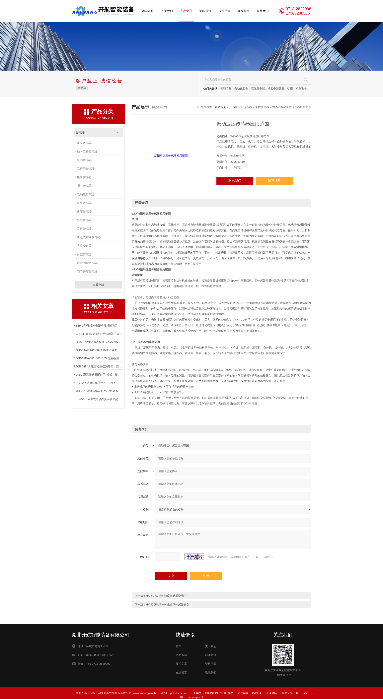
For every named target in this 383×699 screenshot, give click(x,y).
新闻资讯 (205, 11)
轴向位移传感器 (87, 151)
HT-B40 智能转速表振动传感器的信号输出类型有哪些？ (98, 325)
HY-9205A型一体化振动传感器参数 (167, 604)
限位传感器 (84, 220)
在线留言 (244, 11)
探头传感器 (84, 203)
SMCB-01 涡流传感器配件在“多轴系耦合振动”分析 (98, 391)
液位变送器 (84, 245)
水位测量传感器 (87, 263)
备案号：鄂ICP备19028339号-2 (213, 693)
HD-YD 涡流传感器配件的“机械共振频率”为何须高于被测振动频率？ (98, 374)
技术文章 (224, 11)
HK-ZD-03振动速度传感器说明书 (166, 595)
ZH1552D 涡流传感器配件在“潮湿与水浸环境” (98, 382)
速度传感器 (84, 211)
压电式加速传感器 (89, 237)
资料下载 (210, 663)
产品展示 (234, 107)
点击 (118, 132)
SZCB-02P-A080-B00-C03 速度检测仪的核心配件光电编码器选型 (98, 358)
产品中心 (186, 11)
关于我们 (167, 11)
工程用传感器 (86, 168)
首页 (178, 646)
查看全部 (98, 284)
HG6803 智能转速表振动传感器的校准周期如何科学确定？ (98, 342)
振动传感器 (84, 160)
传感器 (82, 88)
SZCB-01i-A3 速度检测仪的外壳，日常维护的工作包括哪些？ (98, 366)
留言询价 (274, 180)
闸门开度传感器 (87, 271)
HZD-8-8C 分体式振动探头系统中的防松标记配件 (98, 399)
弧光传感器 (84, 143)
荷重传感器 (84, 254)
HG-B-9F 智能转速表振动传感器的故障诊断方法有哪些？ (98, 333)
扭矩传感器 (84, 177)
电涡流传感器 (86, 194)
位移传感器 (84, 228)
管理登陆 (271, 693)
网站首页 (148, 11)
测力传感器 (84, 185)
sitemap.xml (195, 697)
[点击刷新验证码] (194, 556)
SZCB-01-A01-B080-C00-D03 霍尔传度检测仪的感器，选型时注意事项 (98, 350)
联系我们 (263, 11)
